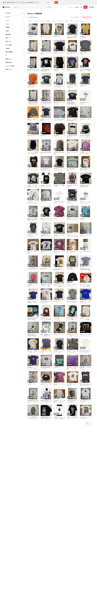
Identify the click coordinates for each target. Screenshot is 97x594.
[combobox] (32, 7)
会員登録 (77, 7)
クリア (23, 13)
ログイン (71, 7)
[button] (18, 7)
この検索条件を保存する (86, 17)
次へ (88, 423)
